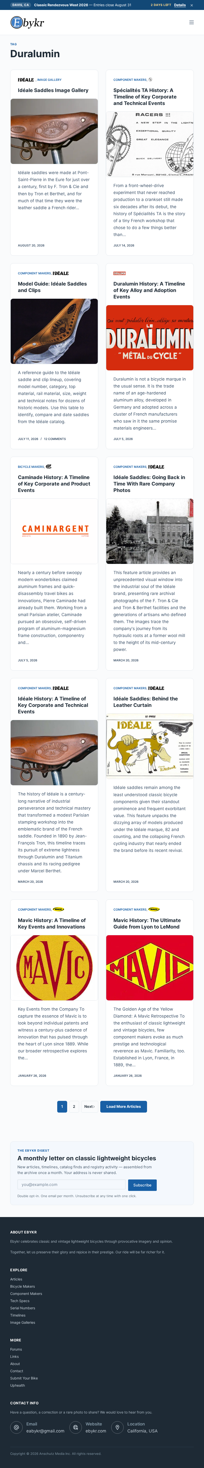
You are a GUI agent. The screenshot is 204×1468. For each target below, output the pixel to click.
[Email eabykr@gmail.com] (16, 1427)
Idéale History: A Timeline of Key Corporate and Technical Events (53, 705)
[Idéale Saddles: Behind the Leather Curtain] (150, 746)
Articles (16, 1279)
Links (14, 1356)
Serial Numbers (22, 1308)
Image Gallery (49, 80)
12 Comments (55, 439)
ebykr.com (96, 1430)
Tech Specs (19, 1301)
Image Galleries (22, 1322)
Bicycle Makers (31, 467)
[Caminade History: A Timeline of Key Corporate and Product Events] (54, 531)
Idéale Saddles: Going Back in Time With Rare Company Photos (149, 483)
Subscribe (142, 1185)
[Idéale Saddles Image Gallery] (54, 131)
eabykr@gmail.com (45, 1430)
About (15, 1364)
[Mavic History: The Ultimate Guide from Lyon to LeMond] (150, 968)
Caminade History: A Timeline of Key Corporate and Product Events (54, 483)
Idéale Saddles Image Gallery (53, 90)
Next (88, 1106)
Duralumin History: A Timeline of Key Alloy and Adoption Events (149, 290)
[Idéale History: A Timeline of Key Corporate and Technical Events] (54, 752)
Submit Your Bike (24, 1378)
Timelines (17, 1315)
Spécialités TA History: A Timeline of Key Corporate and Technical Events (145, 96)
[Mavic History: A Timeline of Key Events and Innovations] (54, 968)
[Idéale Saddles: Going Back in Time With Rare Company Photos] (150, 531)
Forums (16, 1349)
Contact (16, 1371)
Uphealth (17, 1385)
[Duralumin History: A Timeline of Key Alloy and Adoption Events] (150, 338)
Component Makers (130, 80)
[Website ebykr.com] (75, 1427)
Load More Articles (123, 1106)
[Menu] (191, 22)
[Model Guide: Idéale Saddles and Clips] (54, 331)
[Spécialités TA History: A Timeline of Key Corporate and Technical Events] (150, 144)
